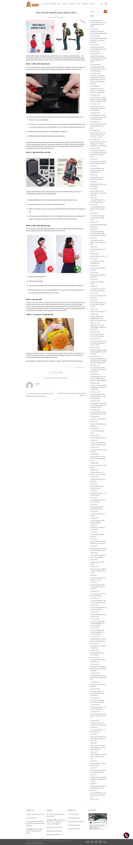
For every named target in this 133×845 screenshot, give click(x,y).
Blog (56, 10)
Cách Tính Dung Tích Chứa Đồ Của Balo (98, 466)
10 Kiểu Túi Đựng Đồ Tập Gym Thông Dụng (98, 425)
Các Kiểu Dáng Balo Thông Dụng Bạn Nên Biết (97, 521)
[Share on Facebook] (50, 372)
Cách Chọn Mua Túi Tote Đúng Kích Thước (98, 450)
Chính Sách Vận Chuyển (74, 825)
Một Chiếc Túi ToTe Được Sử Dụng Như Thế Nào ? (97, 579)
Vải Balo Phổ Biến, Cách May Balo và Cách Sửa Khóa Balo (98, 640)
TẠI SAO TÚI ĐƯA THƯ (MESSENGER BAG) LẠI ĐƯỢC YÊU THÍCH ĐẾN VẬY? (98, 318)
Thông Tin (85, 3)
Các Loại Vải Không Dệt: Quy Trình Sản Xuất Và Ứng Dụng (98, 443)
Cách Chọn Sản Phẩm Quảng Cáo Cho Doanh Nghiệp (98, 556)
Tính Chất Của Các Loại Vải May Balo (97, 514)
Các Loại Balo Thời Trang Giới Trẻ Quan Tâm (98, 647)
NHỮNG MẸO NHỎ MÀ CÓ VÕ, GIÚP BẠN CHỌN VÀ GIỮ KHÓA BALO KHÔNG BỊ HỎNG (98, 153)
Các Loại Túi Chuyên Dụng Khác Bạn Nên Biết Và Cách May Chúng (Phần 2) (97, 623)
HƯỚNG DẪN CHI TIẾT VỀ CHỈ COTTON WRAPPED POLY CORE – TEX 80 (97, 135)
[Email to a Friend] (56, 372)
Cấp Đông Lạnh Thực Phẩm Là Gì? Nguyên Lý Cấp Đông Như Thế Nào (98, 779)
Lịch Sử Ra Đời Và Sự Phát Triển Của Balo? (97, 654)
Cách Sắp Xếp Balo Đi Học (97, 438)
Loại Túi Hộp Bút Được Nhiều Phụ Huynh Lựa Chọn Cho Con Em (98, 716)
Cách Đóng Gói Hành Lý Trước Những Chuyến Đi (98, 494)
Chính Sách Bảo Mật (73, 814)
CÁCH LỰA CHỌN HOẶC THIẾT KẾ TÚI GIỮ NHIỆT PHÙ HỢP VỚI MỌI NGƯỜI (98, 233)
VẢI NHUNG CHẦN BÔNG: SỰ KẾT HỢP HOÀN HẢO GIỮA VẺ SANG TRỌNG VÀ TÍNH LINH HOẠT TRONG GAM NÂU (97, 79)
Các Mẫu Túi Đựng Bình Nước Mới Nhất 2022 (98, 615)
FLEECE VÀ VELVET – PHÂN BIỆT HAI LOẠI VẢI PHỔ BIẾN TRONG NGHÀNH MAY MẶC (98, 99)
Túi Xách (64, 3)
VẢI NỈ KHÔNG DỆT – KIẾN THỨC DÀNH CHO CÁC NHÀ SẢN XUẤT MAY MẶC (98, 117)
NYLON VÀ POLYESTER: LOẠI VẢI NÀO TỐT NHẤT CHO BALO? (98, 126)
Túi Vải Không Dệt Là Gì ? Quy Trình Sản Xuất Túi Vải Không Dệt (98, 677)
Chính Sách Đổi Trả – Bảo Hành (76, 821)
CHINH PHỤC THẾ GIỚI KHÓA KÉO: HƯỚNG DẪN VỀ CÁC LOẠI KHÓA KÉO (97, 90)
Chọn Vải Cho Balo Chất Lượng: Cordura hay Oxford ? (98, 473)
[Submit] (105, 11)
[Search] (42, 3)
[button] (101, 4)
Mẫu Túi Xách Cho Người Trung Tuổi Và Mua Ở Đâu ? (97, 701)
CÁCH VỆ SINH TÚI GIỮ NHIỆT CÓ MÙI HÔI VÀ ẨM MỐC (97, 242)
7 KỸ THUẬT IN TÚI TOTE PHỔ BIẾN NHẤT (97, 262)
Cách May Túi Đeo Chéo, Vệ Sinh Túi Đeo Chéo (97, 731)
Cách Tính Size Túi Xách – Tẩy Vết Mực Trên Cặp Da (98, 708)
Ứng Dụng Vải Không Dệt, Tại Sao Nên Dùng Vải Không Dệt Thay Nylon (98, 668)
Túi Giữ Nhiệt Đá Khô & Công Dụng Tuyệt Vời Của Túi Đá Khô (98, 795)
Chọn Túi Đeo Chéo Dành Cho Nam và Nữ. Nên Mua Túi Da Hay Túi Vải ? (98, 738)
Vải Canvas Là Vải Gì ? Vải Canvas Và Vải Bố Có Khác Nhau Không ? (97, 693)
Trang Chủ (47, 3)
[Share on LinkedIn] (61, 372)
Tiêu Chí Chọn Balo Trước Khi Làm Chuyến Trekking (98, 594)
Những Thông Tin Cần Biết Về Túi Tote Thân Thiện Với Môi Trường (98, 571)
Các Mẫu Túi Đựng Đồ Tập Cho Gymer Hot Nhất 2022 (98, 608)
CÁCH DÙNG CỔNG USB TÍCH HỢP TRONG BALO (97, 335)
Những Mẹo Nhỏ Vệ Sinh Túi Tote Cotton (98, 480)
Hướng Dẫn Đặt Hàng (74, 818)
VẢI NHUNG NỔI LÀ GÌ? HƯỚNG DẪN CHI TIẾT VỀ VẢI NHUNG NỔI (97, 108)
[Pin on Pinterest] (58, 372)
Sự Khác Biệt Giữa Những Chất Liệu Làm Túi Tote (97, 508)
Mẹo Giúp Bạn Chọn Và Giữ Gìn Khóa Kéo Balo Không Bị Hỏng (97, 458)
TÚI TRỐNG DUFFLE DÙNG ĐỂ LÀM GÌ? (97, 276)
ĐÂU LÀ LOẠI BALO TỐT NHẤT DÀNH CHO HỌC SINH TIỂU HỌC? (98, 193)
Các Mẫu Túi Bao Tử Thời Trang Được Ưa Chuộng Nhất (98, 724)
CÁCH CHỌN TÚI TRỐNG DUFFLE (97, 283)
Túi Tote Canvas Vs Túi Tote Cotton (97, 563)
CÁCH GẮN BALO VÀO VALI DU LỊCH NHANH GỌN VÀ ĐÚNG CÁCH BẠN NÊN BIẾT (98, 378)
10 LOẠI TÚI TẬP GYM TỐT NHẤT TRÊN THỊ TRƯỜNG (97, 290)
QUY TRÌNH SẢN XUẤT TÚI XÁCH (97, 250)
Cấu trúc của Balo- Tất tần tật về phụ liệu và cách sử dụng (98, 542)
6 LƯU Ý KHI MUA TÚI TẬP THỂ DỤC (97, 269)
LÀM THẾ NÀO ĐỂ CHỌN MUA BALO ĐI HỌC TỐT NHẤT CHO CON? (97, 170)
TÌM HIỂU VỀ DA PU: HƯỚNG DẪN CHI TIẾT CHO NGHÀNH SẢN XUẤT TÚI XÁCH (98, 23)
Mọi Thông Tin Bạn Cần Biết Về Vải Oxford (97, 660)
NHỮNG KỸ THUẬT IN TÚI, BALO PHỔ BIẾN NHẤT (97, 201)
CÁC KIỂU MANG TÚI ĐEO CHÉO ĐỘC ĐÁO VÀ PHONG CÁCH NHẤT (98, 369)
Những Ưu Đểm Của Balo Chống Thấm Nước (97, 487)
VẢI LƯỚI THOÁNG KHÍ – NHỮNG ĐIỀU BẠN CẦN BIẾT (98, 32)
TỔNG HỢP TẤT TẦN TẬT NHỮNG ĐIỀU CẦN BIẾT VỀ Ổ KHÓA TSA (98, 327)
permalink (65, 378)
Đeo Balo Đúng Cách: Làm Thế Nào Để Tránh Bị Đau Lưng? (98, 549)
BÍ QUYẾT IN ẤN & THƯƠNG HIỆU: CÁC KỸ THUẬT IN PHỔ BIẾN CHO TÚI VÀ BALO (98, 143)
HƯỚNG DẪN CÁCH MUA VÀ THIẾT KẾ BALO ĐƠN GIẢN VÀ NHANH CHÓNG (98, 405)
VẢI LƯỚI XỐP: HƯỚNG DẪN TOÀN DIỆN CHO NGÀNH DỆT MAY (98, 40)
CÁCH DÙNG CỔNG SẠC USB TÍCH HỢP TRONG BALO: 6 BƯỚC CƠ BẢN (98, 343)
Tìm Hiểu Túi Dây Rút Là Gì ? (97, 256)
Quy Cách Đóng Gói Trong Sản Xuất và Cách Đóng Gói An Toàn (98, 756)
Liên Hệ (92, 3)
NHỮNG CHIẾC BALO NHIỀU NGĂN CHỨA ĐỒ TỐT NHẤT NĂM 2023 (98, 352)
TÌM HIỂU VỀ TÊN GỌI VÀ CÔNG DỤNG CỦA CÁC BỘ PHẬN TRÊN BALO (97, 396)
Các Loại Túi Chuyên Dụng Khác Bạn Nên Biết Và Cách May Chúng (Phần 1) (97, 632)
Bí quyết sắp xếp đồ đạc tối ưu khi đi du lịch (98, 296)
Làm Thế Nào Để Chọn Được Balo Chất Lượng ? (98, 501)
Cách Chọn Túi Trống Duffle (97, 419)
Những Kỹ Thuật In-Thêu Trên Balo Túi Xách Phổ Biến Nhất (98, 413)
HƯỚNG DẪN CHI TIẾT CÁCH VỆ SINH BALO (96, 178)
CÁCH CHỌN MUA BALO (97, 311)
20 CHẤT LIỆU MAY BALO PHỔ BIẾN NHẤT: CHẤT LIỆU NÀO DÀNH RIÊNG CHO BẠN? (98, 59)
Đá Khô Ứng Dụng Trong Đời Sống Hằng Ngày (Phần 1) (98, 787)
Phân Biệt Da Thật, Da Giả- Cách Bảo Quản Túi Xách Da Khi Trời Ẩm (97, 586)
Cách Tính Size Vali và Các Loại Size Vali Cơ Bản (98, 764)
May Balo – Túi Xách (74, 3)
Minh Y (62, 17)
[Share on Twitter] (53, 372)
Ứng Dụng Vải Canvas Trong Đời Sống (97, 685)
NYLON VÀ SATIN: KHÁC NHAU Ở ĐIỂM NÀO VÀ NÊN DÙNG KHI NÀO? (98, 49)
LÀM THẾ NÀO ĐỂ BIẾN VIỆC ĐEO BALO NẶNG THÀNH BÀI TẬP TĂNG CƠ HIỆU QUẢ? (98, 360)
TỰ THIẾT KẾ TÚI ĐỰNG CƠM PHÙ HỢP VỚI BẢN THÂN (97, 217)
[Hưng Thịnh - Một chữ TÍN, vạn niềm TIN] (32, 4)
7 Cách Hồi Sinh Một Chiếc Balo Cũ (97, 432)
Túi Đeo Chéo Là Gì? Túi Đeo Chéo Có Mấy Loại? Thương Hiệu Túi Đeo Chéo (97, 747)
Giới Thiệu (54, 3)
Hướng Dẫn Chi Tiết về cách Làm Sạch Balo (97, 528)
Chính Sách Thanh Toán (74, 828)
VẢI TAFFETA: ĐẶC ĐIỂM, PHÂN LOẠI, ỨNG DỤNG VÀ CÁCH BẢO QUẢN (98, 69)
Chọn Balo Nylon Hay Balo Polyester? (97, 535)
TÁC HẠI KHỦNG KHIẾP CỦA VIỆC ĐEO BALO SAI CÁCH (98, 162)
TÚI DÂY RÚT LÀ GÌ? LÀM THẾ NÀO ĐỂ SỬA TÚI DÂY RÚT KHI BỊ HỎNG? (98, 387)
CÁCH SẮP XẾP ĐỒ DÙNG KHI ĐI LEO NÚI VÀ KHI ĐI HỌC (97, 209)
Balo (59, 3)
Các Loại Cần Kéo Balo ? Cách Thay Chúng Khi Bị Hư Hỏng (98, 601)
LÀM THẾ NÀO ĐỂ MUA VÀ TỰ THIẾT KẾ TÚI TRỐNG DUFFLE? (98, 304)
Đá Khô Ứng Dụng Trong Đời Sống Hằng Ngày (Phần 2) (98, 771)
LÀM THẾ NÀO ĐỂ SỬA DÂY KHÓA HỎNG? (98, 185)
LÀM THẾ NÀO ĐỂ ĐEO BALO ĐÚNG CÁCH (98, 225)
